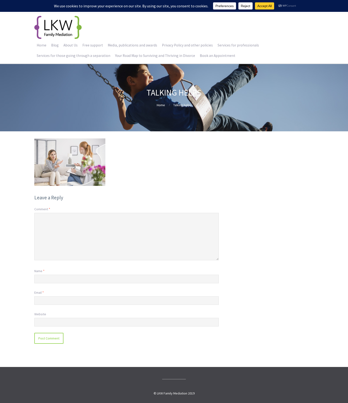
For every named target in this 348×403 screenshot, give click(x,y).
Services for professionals (238, 45)
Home (41, 45)
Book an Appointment (217, 55)
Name (39, 271)
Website (40, 314)
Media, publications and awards (132, 45)
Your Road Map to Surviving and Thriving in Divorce (155, 55)
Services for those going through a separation (73, 55)
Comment (42, 209)
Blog (55, 45)
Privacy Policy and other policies (187, 45)
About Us (70, 45)
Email (39, 292)
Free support (92, 45)
